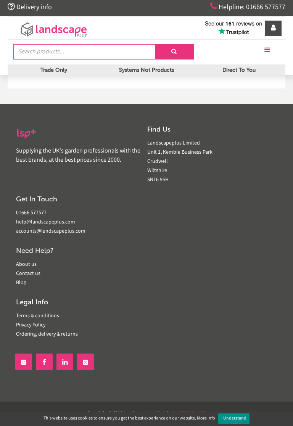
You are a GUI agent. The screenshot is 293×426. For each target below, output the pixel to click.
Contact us (28, 274)
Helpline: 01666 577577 (247, 6)
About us (26, 264)
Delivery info (30, 6)
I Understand (233, 418)
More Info (206, 418)
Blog (21, 283)
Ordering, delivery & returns (47, 334)
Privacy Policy (30, 325)
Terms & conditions (37, 316)
